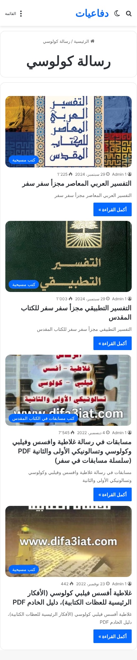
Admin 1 (119, 174)
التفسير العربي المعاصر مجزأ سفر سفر (77, 183)
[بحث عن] (128, 15)
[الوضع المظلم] (117, 15)
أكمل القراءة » (112, 209)
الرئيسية (82, 41)
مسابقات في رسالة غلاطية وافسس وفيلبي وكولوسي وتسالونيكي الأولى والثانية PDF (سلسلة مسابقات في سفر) (72, 451)
